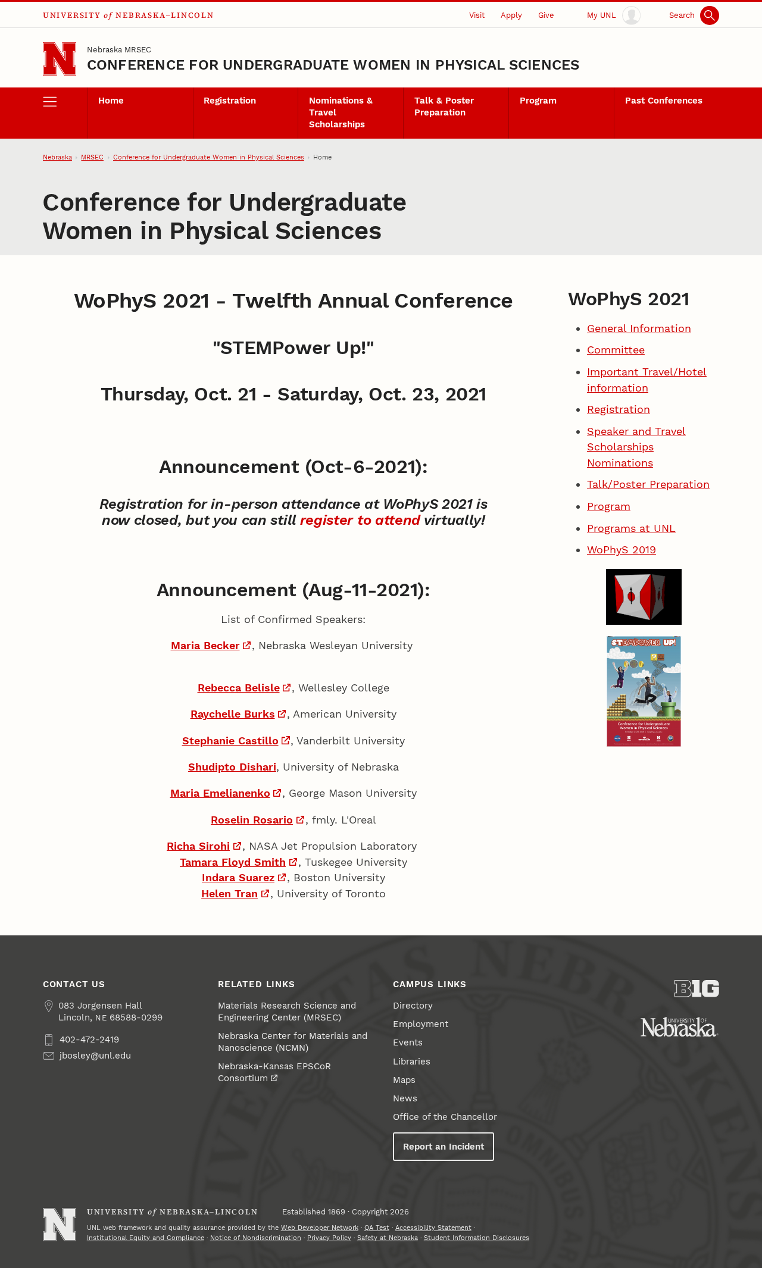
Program (538, 100)
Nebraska (57, 157)
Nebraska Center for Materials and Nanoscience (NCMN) (292, 1042)
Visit (477, 15)
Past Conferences (663, 100)
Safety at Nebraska (387, 1238)
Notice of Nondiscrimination (255, 1238)
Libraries (411, 1061)
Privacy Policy (329, 1238)
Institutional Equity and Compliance (145, 1238)
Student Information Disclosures (476, 1238)
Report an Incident (443, 1146)
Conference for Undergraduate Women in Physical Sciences (333, 65)
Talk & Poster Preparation (444, 106)
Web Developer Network (319, 1228)
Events (408, 1042)
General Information (639, 328)
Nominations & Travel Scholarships (341, 112)
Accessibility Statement (433, 1228)
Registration (230, 100)
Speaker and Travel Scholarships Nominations (636, 447)
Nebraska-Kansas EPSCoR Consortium (274, 1072)
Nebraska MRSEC (119, 49)
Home (111, 100)
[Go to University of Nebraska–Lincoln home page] (59, 59)
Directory (413, 1005)
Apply (511, 15)
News (405, 1098)
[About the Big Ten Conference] (696, 988)
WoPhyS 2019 (621, 549)
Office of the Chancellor (445, 1117)
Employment (420, 1024)
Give (546, 15)
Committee (616, 349)
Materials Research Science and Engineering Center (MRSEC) (287, 1011)
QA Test (376, 1228)
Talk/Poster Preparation (648, 484)
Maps (404, 1080)
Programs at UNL (631, 528)
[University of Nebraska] (679, 1027)
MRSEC (92, 157)
